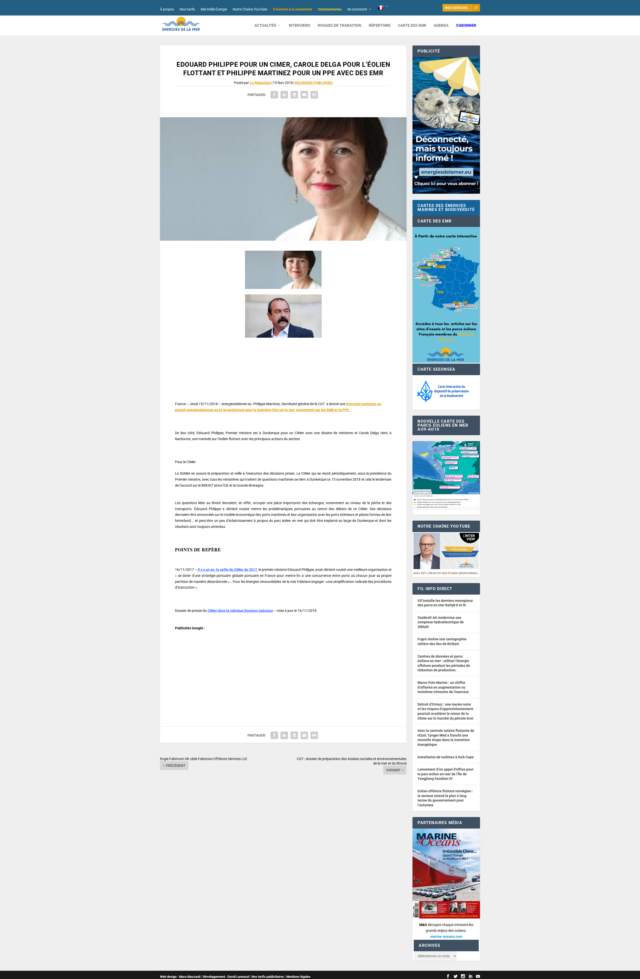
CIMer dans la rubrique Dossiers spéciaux (240, 611)
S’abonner (466, 25)
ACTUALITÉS (265, 25)
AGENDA (441, 25)
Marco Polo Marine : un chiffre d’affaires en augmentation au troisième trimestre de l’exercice (443, 687)
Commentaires (330, 9)
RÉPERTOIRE (379, 25)
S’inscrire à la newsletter (292, 9)
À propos (167, 9)
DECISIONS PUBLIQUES (313, 83)
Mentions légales (298, 977)
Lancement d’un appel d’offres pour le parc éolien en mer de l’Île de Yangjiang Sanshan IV (446, 774)
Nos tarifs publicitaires (268, 977)
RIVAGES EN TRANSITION (339, 25)
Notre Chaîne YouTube (250, 9)
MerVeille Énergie (214, 9)
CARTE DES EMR (412, 25)
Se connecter (357, 9)
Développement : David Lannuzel (226, 977)
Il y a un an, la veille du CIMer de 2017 (227, 570)
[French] (383, 7)
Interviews (299, 25)
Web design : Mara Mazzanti (180, 977)
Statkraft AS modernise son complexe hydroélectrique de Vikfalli (441, 622)
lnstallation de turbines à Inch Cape (446, 757)
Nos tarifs (187, 9)
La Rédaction (260, 83)
